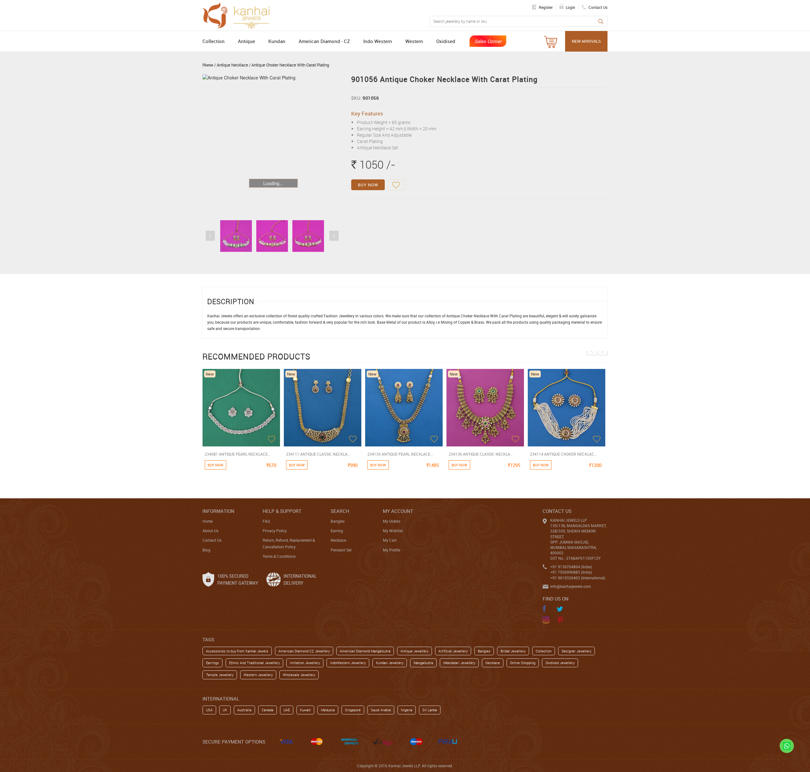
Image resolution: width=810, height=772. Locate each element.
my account (398, 511)
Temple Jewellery (220, 674)
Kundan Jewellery (389, 662)
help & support (282, 511)
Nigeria (406, 709)
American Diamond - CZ (324, 41)
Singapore (353, 709)
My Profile (391, 549)
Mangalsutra (423, 662)
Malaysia (328, 709)
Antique (246, 41)
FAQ (266, 521)
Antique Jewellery (414, 651)
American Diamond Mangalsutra (365, 651)
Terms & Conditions (279, 556)
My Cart (389, 540)
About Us (210, 530)
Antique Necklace (232, 65)
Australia (244, 709)
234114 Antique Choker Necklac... (563, 454)
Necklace (338, 540)
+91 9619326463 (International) (577, 577)
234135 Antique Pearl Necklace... (400, 454)
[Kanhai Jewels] (238, 14)
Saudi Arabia (381, 709)
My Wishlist (393, 530)
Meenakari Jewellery (459, 662)
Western (414, 41)
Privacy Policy (275, 530)
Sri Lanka (429, 709)
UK (225, 709)
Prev (210, 236)
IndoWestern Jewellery (348, 662)
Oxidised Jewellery (560, 662)
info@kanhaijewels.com (570, 586)
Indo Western (377, 41)
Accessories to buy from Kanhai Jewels (237, 651)
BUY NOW (368, 185)
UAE (287, 709)
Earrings (212, 662)
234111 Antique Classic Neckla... (318, 454)
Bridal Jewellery (513, 651)
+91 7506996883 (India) (571, 572)
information (218, 511)
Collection (213, 41)
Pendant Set (341, 549)
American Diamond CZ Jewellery (304, 651)
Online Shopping (522, 662)
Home (207, 65)
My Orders (391, 521)
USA (209, 709)
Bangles (338, 521)
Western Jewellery (258, 674)
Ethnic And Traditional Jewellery (254, 662)
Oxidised (445, 41)
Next (334, 236)
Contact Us (211, 540)
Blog (206, 549)
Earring (337, 530)
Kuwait (305, 709)
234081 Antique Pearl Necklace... (238, 454)
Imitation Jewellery (305, 662)
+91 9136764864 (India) (571, 566)
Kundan (276, 41)
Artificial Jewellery (453, 651)
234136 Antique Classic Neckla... (481, 454)
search (340, 511)
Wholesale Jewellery (299, 674)
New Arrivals (586, 41)
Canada (267, 709)
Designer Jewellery (576, 651)
